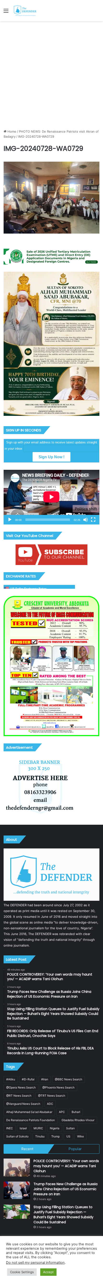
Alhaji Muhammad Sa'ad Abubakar (29, 1112)
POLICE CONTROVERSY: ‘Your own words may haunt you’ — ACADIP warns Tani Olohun (66, 1166)
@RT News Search (18, 1095)
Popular (75, 1149)
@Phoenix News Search (58, 1087)
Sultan (70, 1128)
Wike (80, 1136)
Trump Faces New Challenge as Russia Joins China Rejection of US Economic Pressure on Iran (65, 1189)
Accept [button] (48, 1272)
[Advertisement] (51, 75)
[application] (51, 497)
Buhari (76, 1112)
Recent (27, 1149)
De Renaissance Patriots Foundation (30, 1120)
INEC (9, 1128)
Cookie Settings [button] (22, 1272)
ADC (50, 1104)
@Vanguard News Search (23, 1104)
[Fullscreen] (93, 519)
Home (11, 131)
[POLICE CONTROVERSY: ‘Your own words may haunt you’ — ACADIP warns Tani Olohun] (17, 1168)
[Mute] (85, 519)
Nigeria (54, 1128)
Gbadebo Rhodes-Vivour (78, 1120)
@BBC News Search (68, 1079)
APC (62, 1112)
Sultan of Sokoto (17, 1136)
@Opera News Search (21, 1087)
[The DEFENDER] (25, 10)
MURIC (38, 1128)
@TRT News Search (51, 1095)
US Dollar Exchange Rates (29, 588)
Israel (23, 1128)
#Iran (44, 1079)
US (68, 1136)
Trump (55, 1136)
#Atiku (10, 1079)
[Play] (9, 519)
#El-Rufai (28, 1079)
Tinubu (40, 1136)
